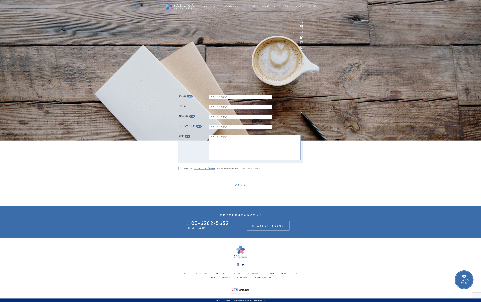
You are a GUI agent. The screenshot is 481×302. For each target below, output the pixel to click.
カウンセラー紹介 (280, 6)
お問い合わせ (226, 278)
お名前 (182, 95)
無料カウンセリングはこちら (268, 226)
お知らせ (283, 273)
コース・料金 (250, 6)
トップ (186, 273)
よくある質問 (298, 6)
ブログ (295, 273)
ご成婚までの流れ (232, 6)
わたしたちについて (212, 6)
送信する (241, 184)
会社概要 (212, 278)
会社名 (182, 106)
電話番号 (183, 116)
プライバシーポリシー (204, 168)
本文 (181, 136)
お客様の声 (264, 6)
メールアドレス (187, 126)
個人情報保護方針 (242, 278)
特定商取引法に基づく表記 (263, 278)
